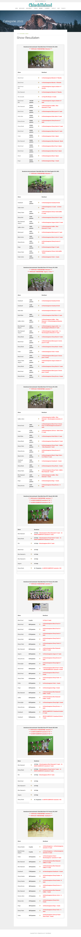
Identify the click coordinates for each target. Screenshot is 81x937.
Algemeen (47, 8)
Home (16, 8)
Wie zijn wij (21, 8)
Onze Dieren (28, 8)
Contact (54, 8)
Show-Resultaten (28, 37)
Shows (40, 8)
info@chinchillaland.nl (41, 1)
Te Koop (63, 8)
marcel (27, 33)
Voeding (36, 8)
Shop (58, 8)
